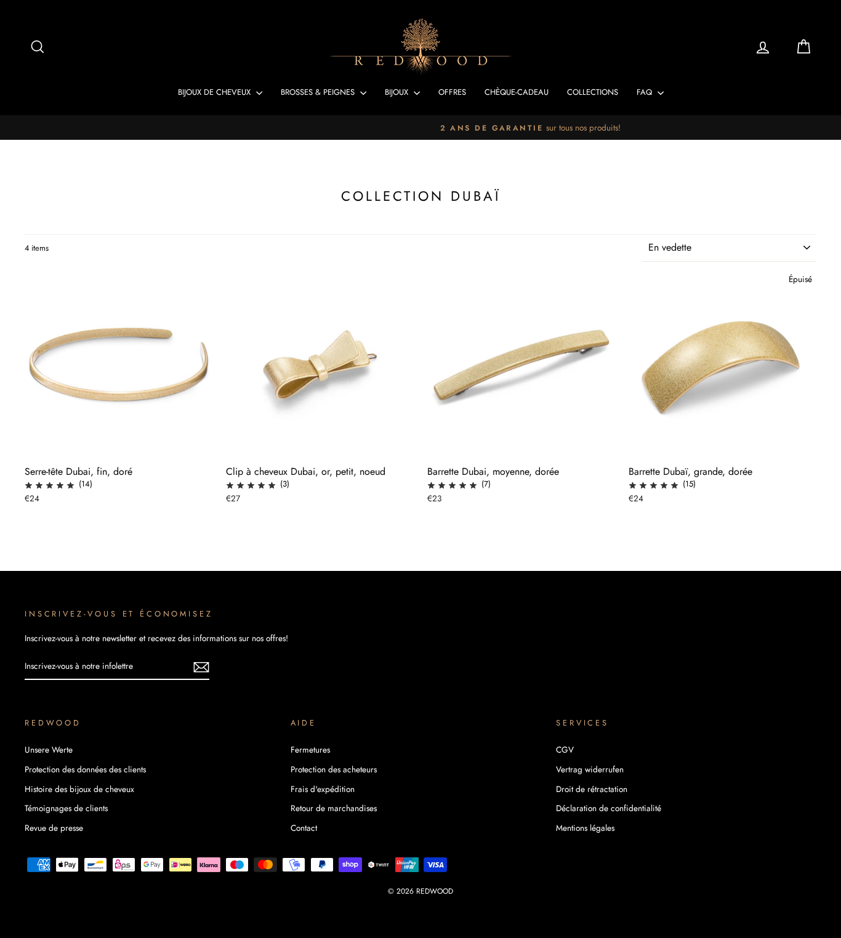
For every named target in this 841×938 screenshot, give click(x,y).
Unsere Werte (49, 749)
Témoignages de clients (66, 808)
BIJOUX (398, 92)
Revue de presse (54, 828)
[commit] (201, 666)
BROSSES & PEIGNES (319, 92)
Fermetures (310, 749)
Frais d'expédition (323, 789)
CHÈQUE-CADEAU (517, 92)
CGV (565, 749)
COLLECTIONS (592, 92)
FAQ (645, 92)
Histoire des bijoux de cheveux (79, 789)
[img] (49, 484)
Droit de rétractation (591, 789)
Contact (304, 828)
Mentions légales (585, 828)
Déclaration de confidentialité (608, 808)
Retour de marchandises (334, 808)
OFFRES (452, 92)
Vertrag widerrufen (590, 769)
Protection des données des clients (85, 769)
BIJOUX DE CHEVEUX (215, 92)
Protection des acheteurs (334, 769)
